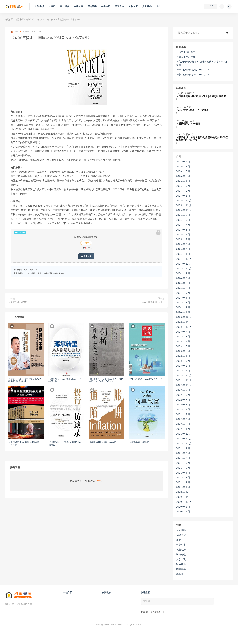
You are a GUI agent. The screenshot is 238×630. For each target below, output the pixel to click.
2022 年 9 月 (183, 390)
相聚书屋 (19, 20)
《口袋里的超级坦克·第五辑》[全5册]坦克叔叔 (201, 96)
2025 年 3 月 (183, 244)
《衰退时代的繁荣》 (18, 302)
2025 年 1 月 (183, 254)
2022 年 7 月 (183, 400)
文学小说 (39, 6)
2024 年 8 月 (183, 278)
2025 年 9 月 (183, 215)
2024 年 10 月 (184, 268)
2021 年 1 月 (183, 487)
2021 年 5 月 (183, 468)
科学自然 (105, 6)
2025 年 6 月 (183, 230)
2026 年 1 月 (183, 196)
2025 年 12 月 (184, 200)
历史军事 (92, 6)
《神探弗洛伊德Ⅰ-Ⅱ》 (153, 302)
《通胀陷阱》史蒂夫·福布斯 (102, 442)
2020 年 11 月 (184, 497)
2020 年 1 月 (183, 511)
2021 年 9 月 (183, 448)
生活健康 (78, 6)
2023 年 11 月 (184, 322)
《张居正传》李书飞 (187, 52)
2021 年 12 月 (184, 434)
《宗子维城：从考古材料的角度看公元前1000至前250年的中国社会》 (202, 138)
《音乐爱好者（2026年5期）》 (193, 75)
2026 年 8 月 (183, 162)
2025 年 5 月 (183, 234)
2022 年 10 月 (184, 385)
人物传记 (133, 6)
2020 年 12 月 (184, 492)
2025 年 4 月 (183, 239)
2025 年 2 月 (183, 249)
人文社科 (147, 6)
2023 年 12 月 (184, 317)
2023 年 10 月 (184, 327)
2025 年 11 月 (184, 205)
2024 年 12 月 (184, 259)
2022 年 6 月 (183, 405)
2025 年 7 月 (183, 225)
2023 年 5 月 (183, 351)
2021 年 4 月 (183, 473)
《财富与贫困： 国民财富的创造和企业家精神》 (44, 273)
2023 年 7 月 (183, 341)
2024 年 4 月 (183, 298)
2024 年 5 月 (183, 293)
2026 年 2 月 (183, 191)
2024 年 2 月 (183, 307)
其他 (158, 6)
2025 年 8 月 (183, 220)
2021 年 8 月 (183, 453)
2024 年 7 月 (183, 283)
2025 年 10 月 (184, 210)
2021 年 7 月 (183, 458)
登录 (98, 481)
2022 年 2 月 (183, 424)
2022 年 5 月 (183, 409)
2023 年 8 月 (183, 336)
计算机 (52, 6)
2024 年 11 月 (184, 264)
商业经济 (64, 6)
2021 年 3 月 (183, 477)
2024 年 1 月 (183, 312)
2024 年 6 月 (183, 288)
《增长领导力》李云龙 (188, 123)
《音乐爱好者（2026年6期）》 (193, 70)
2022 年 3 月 (183, 419)
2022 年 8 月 (183, 395)
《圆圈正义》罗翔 (185, 57)
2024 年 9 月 (183, 273)
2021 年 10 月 (184, 443)
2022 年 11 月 (184, 380)
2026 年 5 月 (183, 176)
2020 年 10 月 (184, 502)
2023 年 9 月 (183, 332)
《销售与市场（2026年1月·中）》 (146, 379)
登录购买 (87, 256)
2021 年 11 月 (184, 439)
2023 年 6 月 (183, 346)
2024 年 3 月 (183, 302)
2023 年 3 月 (183, 361)
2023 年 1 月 (183, 371)
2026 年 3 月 (183, 186)
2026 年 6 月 (183, 171)
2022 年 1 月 (183, 429)
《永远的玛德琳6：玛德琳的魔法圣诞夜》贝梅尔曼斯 (202, 63)
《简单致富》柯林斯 (139, 442)
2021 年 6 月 (183, 463)
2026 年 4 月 (183, 181)
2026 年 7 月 (183, 166)
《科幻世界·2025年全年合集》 (192, 110)
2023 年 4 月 (183, 356)
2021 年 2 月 (183, 482)
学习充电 (119, 6)
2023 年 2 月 (183, 366)
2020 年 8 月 (183, 507)
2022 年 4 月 (183, 414)
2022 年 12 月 (184, 375)
